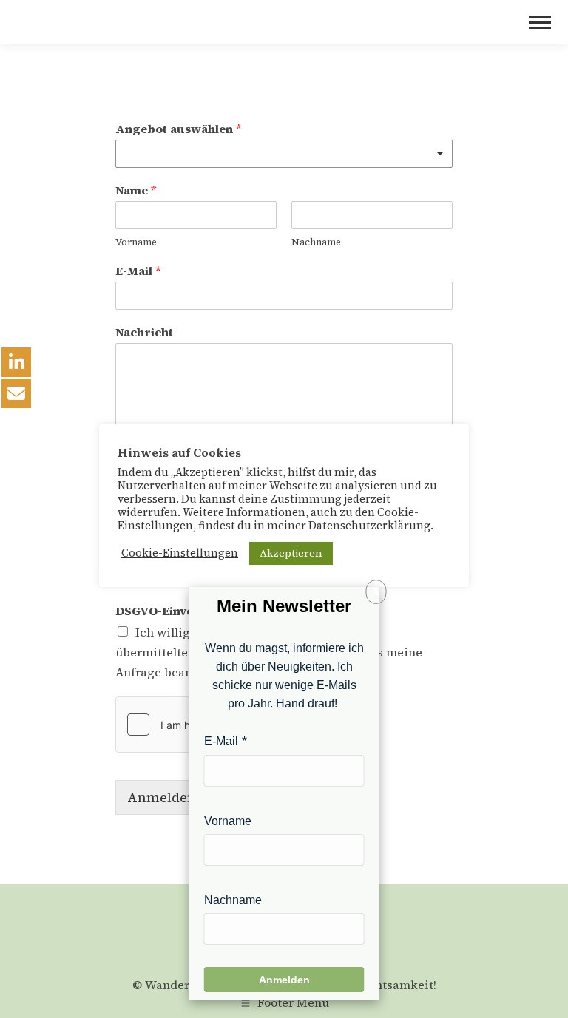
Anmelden (161, 797)
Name (136, 190)
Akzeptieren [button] (291, 553)
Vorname (136, 242)
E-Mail (138, 271)
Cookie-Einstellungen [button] (179, 553)
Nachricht (144, 332)
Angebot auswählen (178, 129)
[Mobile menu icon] (539, 23)
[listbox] (283, 154)
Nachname (316, 242)
